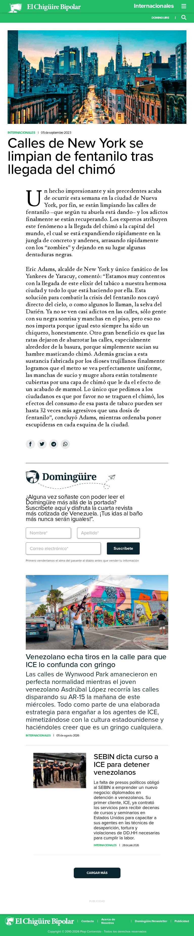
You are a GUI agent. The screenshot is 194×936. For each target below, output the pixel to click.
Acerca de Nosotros (108, 921)
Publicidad (182, 921)
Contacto (87, 921)
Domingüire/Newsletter (151, 921)
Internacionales (154, 6)
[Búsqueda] (184, 17)
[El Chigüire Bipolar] (44, 8)
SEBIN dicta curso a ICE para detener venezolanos (126, 764)
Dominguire (160, 17)
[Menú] (184, 6)
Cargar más (97, 873)
